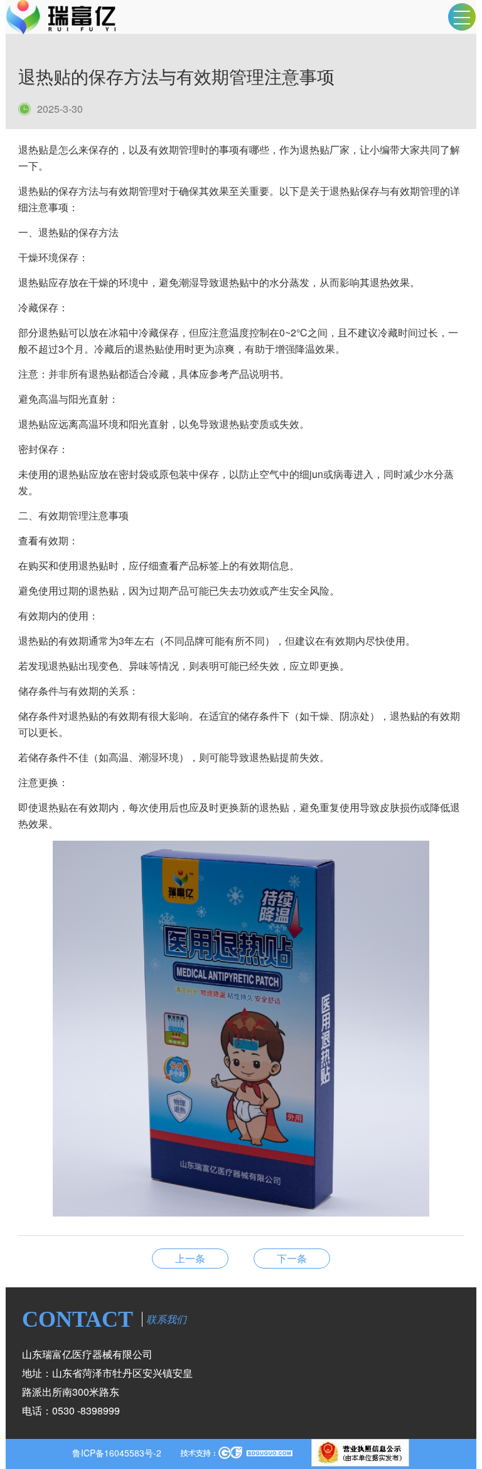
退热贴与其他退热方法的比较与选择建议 (292, 1258)
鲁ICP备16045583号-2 (116, 1452)
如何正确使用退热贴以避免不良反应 (190, 1258)
